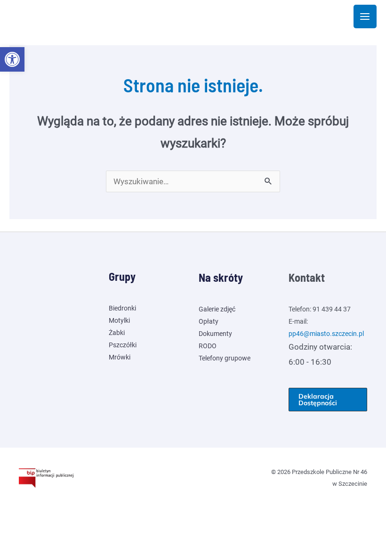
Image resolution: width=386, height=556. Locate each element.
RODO (208, 346)
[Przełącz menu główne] (365, 16)
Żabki (117, 332)
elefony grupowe (226, 358)
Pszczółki (123, 345)
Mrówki (119, 357)
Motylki (119, 320)
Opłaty (208, 321)
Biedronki (122, 308)
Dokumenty (215, 333)
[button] (12, 59)
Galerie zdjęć (217, 309)
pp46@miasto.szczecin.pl (326, 333)
